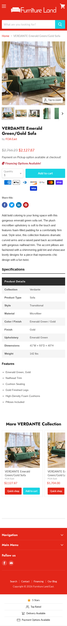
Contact (25, 581)
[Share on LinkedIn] (19, 205)
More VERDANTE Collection (33, 424)
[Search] (60, 24)
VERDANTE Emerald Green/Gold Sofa (17, 473)
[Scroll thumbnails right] (62, 114)
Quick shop (13, 491)
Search (13, 581)
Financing (39, 581)
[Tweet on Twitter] (12, 205)
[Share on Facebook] (4, 205)
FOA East (11, 139)
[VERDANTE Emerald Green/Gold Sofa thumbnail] (8, 113)
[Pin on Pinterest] (26, 205)
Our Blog (52, 581)
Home (5, 35)
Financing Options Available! (23, 163)
